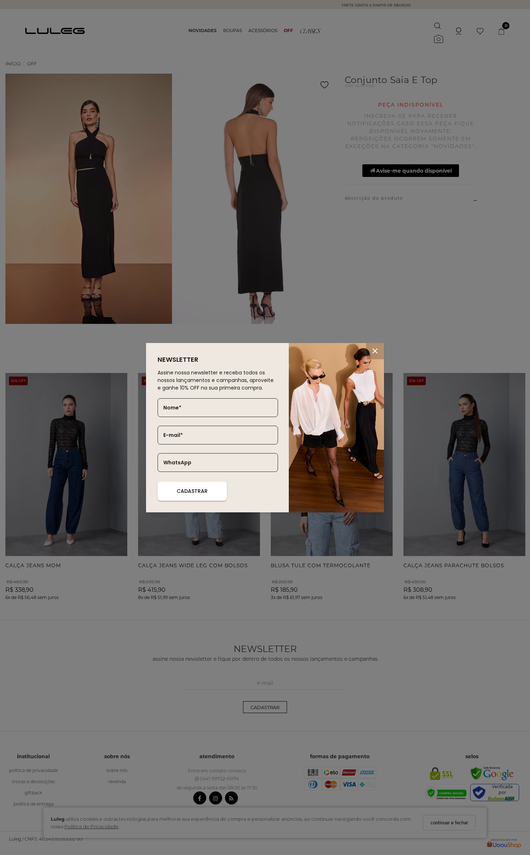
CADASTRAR (192, 491)
